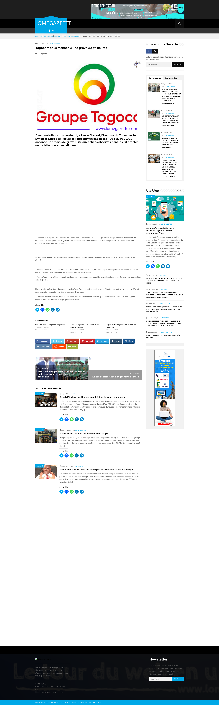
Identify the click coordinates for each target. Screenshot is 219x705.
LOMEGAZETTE (53, 23)
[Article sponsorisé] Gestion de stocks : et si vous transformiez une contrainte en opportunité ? (164, 309)
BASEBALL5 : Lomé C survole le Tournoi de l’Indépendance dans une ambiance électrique (170, 142)
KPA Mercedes (77, 394)
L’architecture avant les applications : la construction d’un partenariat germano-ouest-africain (170, 120)
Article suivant (134, 373)
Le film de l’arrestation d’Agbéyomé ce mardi (115, 377)
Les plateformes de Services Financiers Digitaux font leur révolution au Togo (160, 230)
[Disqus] (88, 539)
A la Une (57, 36)
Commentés (171, 78)
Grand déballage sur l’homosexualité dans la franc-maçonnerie (92, 397)
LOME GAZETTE (54, 44)
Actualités (48, 36)
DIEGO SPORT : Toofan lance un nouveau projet (83, 433)
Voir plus (178, 190)
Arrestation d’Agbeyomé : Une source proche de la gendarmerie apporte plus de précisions (61, 374)
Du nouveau (155, 78)
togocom (44, 54)
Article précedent (44, 368)
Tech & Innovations (71, 36)
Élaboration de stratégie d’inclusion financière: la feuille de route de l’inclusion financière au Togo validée (164, 295)
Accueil (38, 36)
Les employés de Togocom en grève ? (50, 325)
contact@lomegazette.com (52, 692)
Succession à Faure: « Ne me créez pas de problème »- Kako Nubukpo (96, 469)
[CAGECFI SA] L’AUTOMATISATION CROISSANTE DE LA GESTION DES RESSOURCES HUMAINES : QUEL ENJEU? (164, 281)
